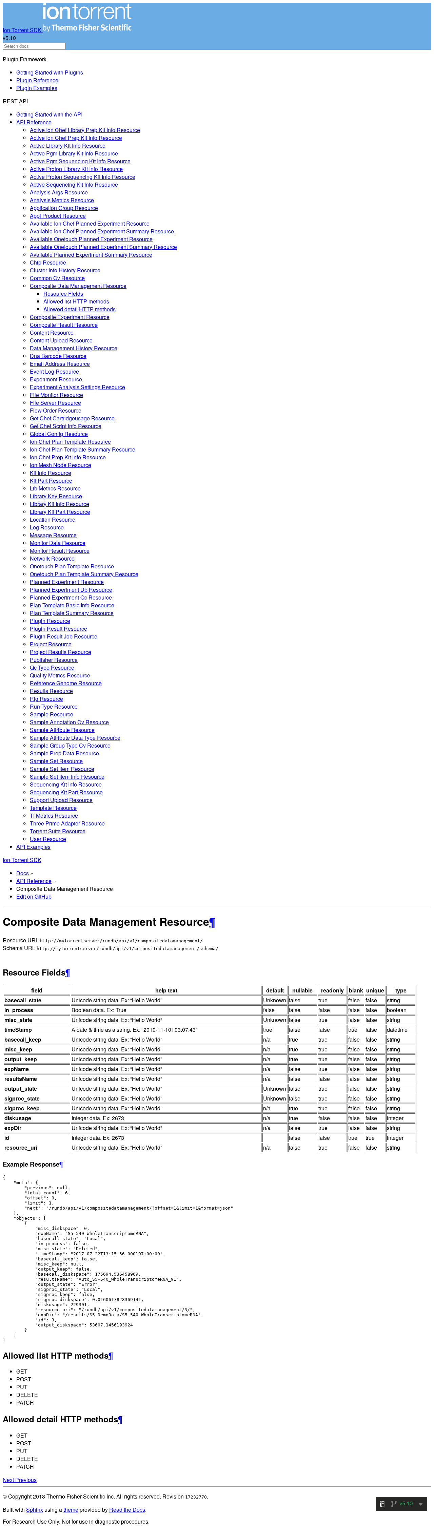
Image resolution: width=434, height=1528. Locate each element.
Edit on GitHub (34, 896)
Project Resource (51, 644)
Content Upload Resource (61, 340)
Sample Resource (51, 714)
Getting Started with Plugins (49, 72)
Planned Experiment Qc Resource (71, 597)
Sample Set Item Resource (62, 769)
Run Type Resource (54, 706)
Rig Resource (46, 699)
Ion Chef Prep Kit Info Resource (68, 457)
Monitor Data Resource (57, 543)
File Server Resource (55, 402)
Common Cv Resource (57, 278)
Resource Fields (63, 293)
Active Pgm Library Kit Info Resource (74, 153)
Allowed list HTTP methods (76, 301)
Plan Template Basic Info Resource (72, 605)
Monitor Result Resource (60, 550)
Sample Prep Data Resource (64, 753)
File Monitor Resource (56, 395)
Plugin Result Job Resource (63, 636)
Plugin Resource (50, 621)
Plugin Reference (37, 80)
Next (9, 1480)
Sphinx (34, 1509)
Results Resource (51, 691)
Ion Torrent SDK (23, 30)
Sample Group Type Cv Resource (70, 745)
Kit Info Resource (50, 473)
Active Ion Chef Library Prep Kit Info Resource (85, 130)
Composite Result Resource (64, 325)
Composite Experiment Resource (70, 317)
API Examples (33, 847)
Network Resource (52, 558)
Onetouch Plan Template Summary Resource (84, 574)
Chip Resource (48, 262)
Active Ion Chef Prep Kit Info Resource (76, 138)
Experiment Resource (56, 379)
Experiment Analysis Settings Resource (77, 387)
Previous (26, 1480)
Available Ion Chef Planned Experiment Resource (90, 223)
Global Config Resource (59, 434)
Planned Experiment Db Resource (71, 589)
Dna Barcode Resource (58, 356)
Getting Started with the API (49, 114)
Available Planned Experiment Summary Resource (91, 254)
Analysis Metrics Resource (62, 200)
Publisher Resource (54, 660)
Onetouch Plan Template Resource (72, 566)
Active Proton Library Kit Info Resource (76, 169)
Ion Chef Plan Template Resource (70, 441)
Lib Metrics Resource (55, 488)
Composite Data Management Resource (78, 286)
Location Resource (52, 519)
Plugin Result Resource (58, 628)
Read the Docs (127, 1509)
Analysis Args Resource (59, 192)
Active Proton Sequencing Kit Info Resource (82, 177)
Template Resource (53, 808)
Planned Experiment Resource (67, 582)
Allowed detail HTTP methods (79, 309)
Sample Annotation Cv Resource (69, 722)
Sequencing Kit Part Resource (66, 792)
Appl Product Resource (58, 215)
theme (70, 1509)
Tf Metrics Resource (54, 815)
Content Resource (52, 332)
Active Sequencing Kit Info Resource (74, 184)
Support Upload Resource (61, 800)
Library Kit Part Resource (60, 512)
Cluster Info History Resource (65, 270)
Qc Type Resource (52, 667)
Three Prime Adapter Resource (67, 823)
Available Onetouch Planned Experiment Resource (91, 239)
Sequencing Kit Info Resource (66, 784)
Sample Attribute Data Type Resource (75, 737)
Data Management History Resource (73, 348)
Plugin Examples (36, 88)
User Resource (48, 839)
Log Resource (47, 527)
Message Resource (53, 535)
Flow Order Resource (55, 410)
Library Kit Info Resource (59, 504)
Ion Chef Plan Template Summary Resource (82, 449)
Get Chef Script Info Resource (65, 426)
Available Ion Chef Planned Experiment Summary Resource (102, 231)
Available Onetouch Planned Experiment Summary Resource (103, 247)
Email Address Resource (60, 364)
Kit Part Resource (51, 480)
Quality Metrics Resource (60, 675)
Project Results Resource (60, 652)
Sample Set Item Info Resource (67, 776)
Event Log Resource (54, 371)
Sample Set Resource (56, 761)
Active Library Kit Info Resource (67, 145)
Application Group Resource (64, 208)
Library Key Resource (56, 496)
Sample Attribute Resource (62, 730)
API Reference (34, 122)
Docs (22, 873)
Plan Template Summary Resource (72, 613)
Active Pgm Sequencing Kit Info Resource (80, 161)
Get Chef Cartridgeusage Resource (72, 418)
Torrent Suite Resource (57, 831)
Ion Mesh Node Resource (60, 465)
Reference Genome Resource (66, 683)
